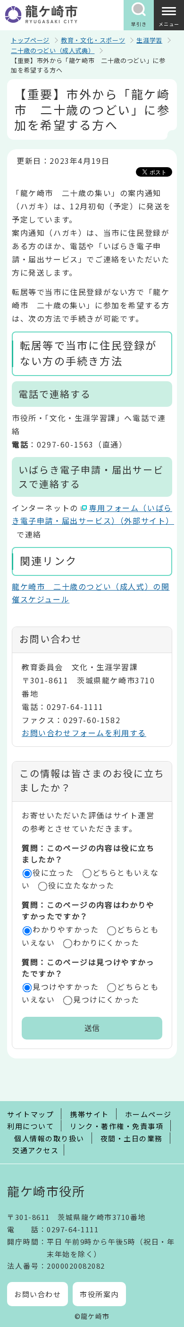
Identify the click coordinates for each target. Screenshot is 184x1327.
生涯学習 (149, 40)
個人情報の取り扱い (49, 1138)
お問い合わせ (37, 1294)
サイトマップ (30, 1114)
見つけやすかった (66, 986)
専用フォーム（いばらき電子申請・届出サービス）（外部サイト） (93, 514)
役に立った (53, 872)
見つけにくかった (106, 999)
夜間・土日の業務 (131, 1138)
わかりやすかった (66, 929)
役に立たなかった (81, 885)
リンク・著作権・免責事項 (116, 1126)
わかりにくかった (106, 942)
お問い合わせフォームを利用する (84, 732)
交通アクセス (35, 1150)
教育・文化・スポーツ (93, 40)
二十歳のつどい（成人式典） (52, 50)
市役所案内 (99, 1294)
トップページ (30, 40)
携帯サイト (89, 1114)
